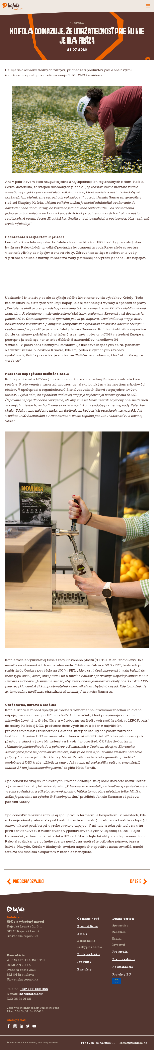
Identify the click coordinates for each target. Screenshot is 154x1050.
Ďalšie (135, 881)
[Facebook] (8, 1026)
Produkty (84, 961)
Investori (118, 944)
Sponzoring (120, 925)
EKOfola (77, 23)
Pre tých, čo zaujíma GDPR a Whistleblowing (114, 1042)
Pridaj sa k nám (88, 954)
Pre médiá (120, 951)
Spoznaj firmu (87, 926)
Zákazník (119, 931)
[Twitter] (28, 1026)
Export (117, 938)
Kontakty (84, 969)
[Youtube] (34, 1026)
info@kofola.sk (31, 994)
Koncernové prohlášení (133, 1042)
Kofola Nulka (86, 940)
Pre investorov (123, 959)
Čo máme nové (88, 918)
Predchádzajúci (28, 881)
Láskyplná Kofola (89, 947)
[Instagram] (15, 1026)
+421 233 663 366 (34, 989)
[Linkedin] (21, 1026)
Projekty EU (121, 974)
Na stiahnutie (122, 966)
